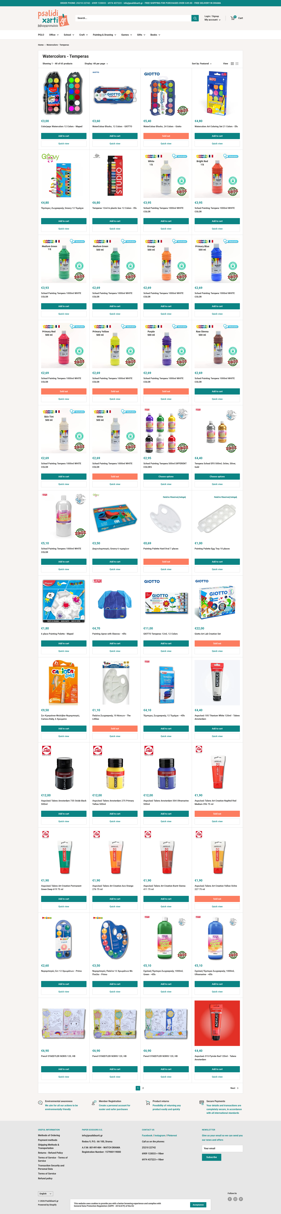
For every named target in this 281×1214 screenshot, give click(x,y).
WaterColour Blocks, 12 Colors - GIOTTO (112, 126)
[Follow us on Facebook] (230, 1199)
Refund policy (45, 1178)
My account (211, 19)
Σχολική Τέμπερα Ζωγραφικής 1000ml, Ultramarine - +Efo (214, 973)
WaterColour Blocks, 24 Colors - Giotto (162, 126)
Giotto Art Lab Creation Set (208, 633)
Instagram (159, 1135)
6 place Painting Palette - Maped (57, 633)
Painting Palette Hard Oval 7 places (160, 548)
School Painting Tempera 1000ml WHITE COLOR (163, 210)
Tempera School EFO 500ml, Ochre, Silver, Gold (215, 465)
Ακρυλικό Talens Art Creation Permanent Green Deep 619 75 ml (61, 888)
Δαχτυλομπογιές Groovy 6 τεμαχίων (110, 548)
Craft (82, 34)
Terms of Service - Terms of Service (53, 1159)
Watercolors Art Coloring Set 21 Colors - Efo (216, 126)
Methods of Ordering (49, 1135)
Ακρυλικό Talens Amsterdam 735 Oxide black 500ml (63, 802)
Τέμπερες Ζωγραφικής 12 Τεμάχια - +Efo (164, 715)
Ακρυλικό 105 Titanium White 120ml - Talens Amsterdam (217, 717)
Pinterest (172, 1135)
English (43, 1193)
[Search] (195, 18)
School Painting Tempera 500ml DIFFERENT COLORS (165, 465)
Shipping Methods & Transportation (48, 1146)
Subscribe (211, 1157)
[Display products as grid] (232, 63)
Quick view (63, 143)
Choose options (166, 476)
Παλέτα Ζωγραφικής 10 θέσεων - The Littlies (111, 717)
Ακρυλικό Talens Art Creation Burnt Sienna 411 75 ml (164, 888)
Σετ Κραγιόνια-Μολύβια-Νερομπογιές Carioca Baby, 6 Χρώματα (60, 717)
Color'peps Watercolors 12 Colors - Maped (61, 126)
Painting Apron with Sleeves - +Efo (109, 633)
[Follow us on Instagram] (235, 1199)
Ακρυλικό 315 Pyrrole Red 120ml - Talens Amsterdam (215, 1058)
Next (233, 1088)
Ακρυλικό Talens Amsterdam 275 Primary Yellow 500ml (113, 802)
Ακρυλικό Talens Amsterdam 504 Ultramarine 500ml (166, 802)
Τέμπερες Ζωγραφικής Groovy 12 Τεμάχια (62, 208)
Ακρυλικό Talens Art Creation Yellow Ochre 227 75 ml (216, 888)
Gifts (139, 34)
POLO (41, 34)
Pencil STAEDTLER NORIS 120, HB (58, 1056)
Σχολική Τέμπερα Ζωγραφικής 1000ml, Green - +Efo (163, 973)
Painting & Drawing (103, 34)
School (67, 34)
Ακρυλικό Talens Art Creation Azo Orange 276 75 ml (112, 888)
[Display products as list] (237, 63)
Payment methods (47, 1140)
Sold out (166, 136)
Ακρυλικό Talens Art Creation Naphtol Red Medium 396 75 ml (215, 802)
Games (125, 34)
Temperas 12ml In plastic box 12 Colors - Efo (114, 208)
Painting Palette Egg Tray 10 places (212, 548)
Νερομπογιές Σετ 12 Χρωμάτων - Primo (61, 971)
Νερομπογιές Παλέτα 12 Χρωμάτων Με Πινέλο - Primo (112, 973)
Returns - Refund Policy (50, 1152)
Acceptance (198, 1205)
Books (153, 34)
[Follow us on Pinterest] (241, 1199)
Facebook (147, 1135)
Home (41, 45)
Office (52, 34)
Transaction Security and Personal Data (51, 1167)
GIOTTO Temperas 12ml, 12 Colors (160, 633)
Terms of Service (47, 1173)
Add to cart (63, 136)
